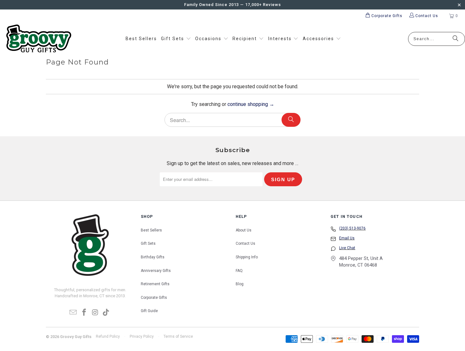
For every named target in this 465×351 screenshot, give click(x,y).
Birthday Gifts (152, 257)
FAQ (239, 270)
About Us (243, 230)
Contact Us (245, 243)
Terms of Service (178, 336)
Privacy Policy (142, 336)
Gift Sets (148, 243)
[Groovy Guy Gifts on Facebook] (84, 313)
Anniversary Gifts (156, 270)
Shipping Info (247, 257)
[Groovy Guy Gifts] (38, 39)
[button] (176, 39)
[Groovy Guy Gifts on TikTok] (106, 313)
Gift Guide (149, 311)
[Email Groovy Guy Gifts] (73, 313)
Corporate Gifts (154, 297)
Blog (240, 284)
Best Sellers (151, 230)
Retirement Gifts (155, 284)
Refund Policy (108, 336)
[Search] (455, 39)
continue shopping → (250, 104)
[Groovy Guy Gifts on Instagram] (95, 313)
